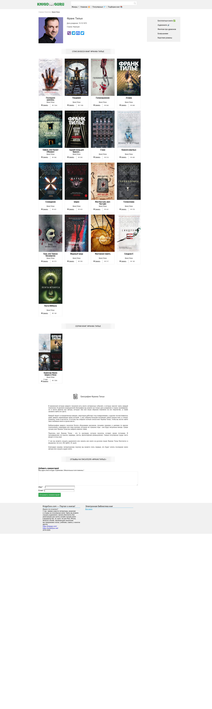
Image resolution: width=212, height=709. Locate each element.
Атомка (129, 98)
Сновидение (50, 202)
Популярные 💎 (99, 7)
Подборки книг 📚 (115, 7)
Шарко (76, 202)
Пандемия (76, 98)
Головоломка (128, 202)
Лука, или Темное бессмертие (50, 255)
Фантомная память (103, 254)
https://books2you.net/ (50, 528)
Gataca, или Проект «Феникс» (50, 151)
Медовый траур (76, 254)
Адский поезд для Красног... (76, 151)
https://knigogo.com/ (50, 526)
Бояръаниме (163, 34)
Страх (102, 150)
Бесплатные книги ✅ (166, 21)
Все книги (88, 509)
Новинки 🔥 (85, 7)
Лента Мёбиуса (50, 306)
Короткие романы (165, 38)
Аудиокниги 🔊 (164, 25)
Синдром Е (128, 254)
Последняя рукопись (50, 99)
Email (41, 490)
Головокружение (103, 98)
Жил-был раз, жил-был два (102, 203)
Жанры (75, 7)
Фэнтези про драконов (167, 29)
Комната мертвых (129, 150)
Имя (40, 487)
